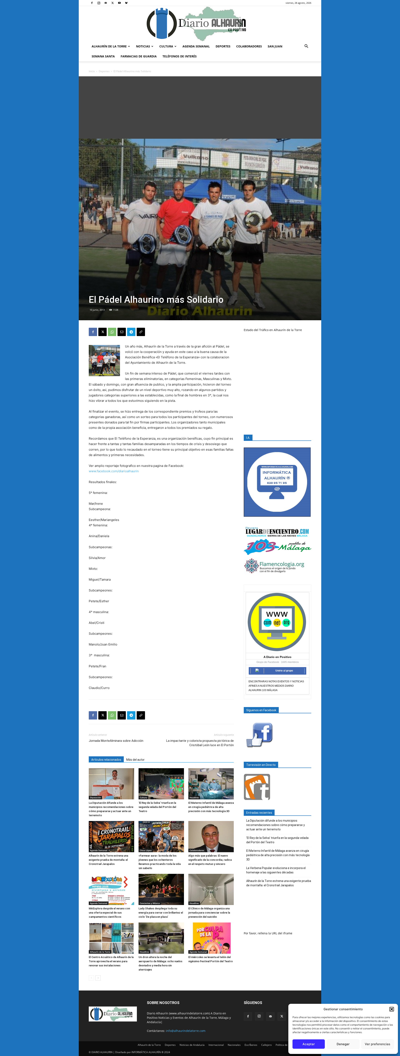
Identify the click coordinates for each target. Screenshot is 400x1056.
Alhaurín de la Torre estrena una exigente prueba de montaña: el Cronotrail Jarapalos (108, 860)
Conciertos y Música (150, 903)
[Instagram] (99, 3)
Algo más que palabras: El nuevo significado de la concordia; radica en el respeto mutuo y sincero (210, 860)
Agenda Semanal (196, 46)
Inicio (92, 71)
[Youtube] (119, 3)
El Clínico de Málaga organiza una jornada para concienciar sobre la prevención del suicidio (209, 912)
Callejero (266, 1045)
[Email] (122, 332)
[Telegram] (131, 332)
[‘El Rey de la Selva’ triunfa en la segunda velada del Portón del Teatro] (161, 783)
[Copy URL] (141, 332)
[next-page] (98, 978)
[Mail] (105, 3)
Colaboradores (249, 46)
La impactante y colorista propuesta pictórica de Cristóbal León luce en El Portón (200, 743)
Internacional (216, 1045)
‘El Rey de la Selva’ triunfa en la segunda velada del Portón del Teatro (157, 807)
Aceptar (308, 1044)
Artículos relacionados (106, 759)
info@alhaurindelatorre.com (185, 1031)
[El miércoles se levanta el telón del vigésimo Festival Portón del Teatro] (211, 938)
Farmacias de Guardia (139, 56)
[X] (112, 3)
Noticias (143, 46)
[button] (392, 1009)
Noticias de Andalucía (192, 1045)
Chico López (146, 850)
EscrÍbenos (251, 1045)
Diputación (95, 797)
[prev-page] (91, 978)
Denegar (343, 1044)
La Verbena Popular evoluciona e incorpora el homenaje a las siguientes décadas (276, 870)
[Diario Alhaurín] (200, 23)
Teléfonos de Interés (179, 56)
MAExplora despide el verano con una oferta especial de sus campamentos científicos (109, 912)
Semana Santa (103, 56)
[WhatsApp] (112, 332)
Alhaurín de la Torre (109, 46)
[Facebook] (92, 3)
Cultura (166, 46)
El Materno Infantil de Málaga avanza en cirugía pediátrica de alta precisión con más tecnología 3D (211, 807)
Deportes (223, 46)
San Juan (275, 46)
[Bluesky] (126, 3)
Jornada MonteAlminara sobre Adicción (116, 741)
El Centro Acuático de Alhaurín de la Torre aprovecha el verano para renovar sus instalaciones (111, 961)
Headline (194, 797)
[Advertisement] (200, 107)
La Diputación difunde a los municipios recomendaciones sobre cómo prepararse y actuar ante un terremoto (275, 825)
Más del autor (135, 759)
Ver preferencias (377, 1044)
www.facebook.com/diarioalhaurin (114, 471)
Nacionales (234, 1045)
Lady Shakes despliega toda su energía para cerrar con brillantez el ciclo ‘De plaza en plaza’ (161, 912)
